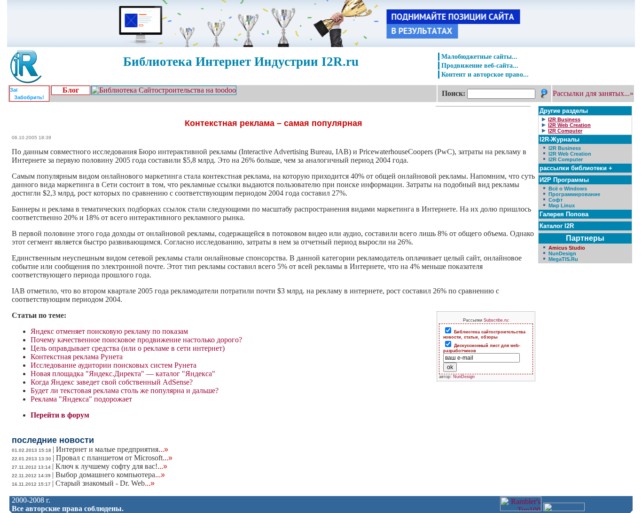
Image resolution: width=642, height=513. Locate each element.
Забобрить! (29, 97)
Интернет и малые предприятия (112, 449)
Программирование (574, 194)
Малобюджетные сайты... (479, 56)
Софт (555, 200)
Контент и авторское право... (485, 74)
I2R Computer (565, 159)
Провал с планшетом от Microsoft (114, 458)
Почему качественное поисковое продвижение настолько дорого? (136, 340)
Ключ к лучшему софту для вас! (111, 466)
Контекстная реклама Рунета (77, 357)
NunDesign (464, 376)
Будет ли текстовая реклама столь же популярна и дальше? (125, 391)
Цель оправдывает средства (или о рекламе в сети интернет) (128, 348)
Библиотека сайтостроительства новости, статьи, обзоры (484, 334)
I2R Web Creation (569, 154)
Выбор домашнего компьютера (110, 475)
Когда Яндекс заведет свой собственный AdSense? (112, 382)
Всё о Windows (567, 188)
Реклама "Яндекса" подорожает (81, 399)
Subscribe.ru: (496, 320)
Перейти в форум (60, 415)
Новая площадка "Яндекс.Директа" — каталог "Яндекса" (123, 374)
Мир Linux (561, 205)
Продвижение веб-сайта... (479, 65)
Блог (71, 90)
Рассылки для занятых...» (593, 93)
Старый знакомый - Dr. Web (105, 483)
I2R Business (564, 148)
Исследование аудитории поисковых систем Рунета (113, 365)
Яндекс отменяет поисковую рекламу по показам (109, 331)
